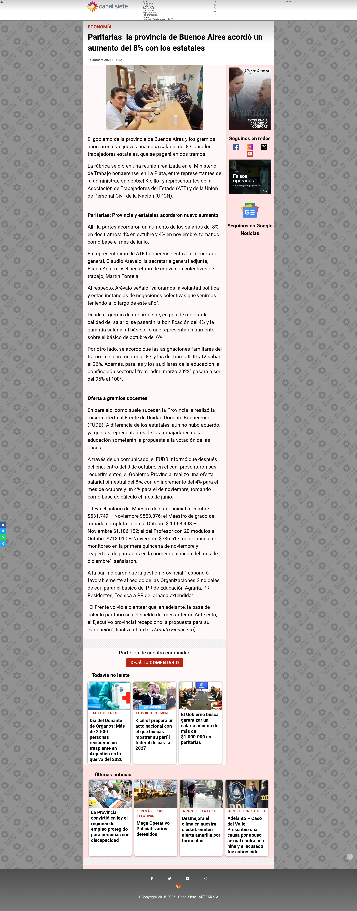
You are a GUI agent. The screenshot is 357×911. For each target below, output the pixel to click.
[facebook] (235, 147)
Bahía (146, 1)
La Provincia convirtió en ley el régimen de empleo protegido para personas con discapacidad (110, 826)
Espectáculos (150, 12)
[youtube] (250, 153)
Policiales (148, 3)
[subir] (349, 856)
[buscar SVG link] (216, 16)
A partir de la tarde (200, 811)
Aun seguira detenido (246, 811)
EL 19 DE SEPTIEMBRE (152, 713)
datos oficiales (104, 713)
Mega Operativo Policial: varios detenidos (153, 828)
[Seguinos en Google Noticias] (250, 210)
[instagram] (250, 147)
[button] (3, 525)
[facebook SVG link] (215, 2)
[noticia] (109, 696)
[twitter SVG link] (215, 8)
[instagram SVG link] (215, 5)
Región (146, 17)
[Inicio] (107, 6)
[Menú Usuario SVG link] (1, 2)
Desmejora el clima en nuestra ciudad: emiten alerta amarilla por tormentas (201, 829)
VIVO (288, 1)
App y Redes (149, 8)
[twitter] (264, 147)
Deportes (148, 5)
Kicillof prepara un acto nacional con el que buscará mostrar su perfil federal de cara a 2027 (154, 734)
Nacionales (148, 10)
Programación (150, 14)
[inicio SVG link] (178, 886)
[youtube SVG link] (215, 12)
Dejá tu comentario (155, 662)
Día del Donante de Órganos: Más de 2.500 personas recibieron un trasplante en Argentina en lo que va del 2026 (107, 740)
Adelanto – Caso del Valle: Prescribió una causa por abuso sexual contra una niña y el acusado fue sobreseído (245, 835)
